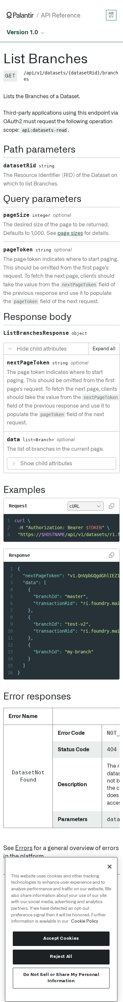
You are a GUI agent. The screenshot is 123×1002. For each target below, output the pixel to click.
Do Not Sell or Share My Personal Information (61, 978)
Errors (23, 848)
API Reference (60, 15)
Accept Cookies (61, 938)
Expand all (103, 349)
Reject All (61, 957)
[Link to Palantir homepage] (20, 15)
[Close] (109, 866)
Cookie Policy (84, 921)
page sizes (70, 233)
